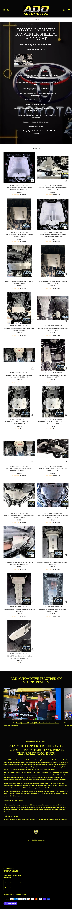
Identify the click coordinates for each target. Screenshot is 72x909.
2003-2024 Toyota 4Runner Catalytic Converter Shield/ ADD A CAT (19, 423)
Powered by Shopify (20, 894)
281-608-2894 (44, 783)
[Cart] (67, 10)
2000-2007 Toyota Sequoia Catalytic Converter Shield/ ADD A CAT (53, 282)
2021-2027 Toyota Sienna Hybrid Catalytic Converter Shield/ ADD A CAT (19, 657)
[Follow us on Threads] (10, 882)
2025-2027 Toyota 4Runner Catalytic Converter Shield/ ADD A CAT (53, 376)
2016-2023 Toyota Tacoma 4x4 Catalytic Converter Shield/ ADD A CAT (19, 516)
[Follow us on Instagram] (15, 882)
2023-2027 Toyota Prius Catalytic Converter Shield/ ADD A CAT (19, 610)
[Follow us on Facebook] (6, 882)
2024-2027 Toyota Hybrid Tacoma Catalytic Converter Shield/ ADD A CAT (19, 469)
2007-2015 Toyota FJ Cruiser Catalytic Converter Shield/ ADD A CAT (53, 423)
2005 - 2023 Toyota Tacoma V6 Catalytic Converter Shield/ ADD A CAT (53, 516)
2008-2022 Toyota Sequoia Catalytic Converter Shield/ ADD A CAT (19, 282)
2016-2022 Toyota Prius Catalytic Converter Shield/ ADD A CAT (52, 563)
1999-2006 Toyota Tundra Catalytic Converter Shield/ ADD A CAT (19, 235)
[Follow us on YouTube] (20, 882)
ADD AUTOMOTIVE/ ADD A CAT (19, 185)
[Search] (8, 10)
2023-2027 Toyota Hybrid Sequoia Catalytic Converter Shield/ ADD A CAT (53, 235)
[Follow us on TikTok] (6, 887)
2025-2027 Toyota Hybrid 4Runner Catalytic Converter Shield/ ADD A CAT (19, 376)
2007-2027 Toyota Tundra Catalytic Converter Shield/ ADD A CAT (52, 188)
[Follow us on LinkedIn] (10, 887)
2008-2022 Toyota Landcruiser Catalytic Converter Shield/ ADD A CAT (19, 329)
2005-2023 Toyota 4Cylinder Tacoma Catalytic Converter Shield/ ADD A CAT (19, 563)
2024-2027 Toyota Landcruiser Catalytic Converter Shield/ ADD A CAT (53, 329)
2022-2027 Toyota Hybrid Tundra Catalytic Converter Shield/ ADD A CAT (19, 188)
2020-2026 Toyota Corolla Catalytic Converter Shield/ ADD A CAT (53, 610)
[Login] (64, 10)
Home (5, 25)
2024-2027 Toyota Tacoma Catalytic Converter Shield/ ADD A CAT (53, 469)
